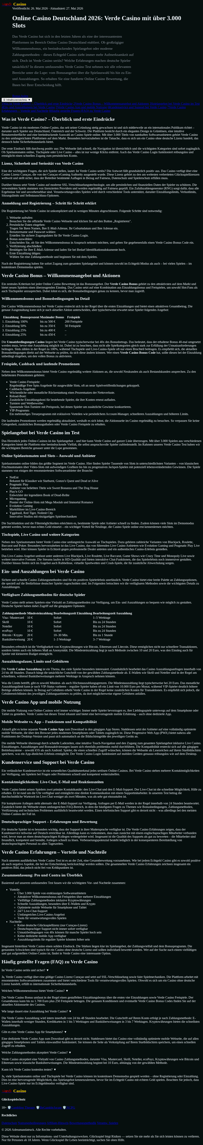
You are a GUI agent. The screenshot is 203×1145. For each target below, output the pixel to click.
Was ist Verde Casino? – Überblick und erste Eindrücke (37, 103)
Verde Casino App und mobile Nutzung (81, 107)
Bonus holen (20, 96)
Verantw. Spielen (107, 1123)
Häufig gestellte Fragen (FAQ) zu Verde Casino (79, 110)
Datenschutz (9, 1123)
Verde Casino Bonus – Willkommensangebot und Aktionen (111, 103)
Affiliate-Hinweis (58, 1123)
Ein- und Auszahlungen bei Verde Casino (28, 107)
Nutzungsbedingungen (32, 1123)
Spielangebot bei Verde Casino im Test (175, 103)
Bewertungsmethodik (82, 1123)
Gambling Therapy (21, 1107)
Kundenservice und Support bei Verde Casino (137, 107)
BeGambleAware (49, 1107)
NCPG (68, 1107)
